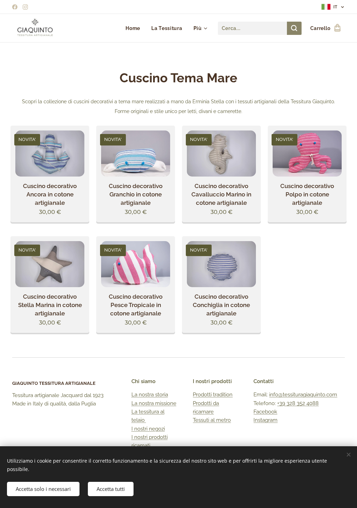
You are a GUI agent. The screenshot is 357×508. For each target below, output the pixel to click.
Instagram (265, 420)
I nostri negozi (148, 429)
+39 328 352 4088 (298, 403)
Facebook (265, 412)
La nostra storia (149, 394)
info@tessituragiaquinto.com (303, 394)
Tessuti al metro (212, 420)
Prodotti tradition (213, 394)
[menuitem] (135, 28)
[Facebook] (14, 7)
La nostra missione (153, 403)
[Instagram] (25, 7)
